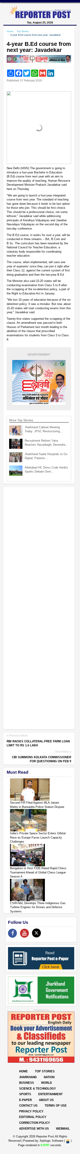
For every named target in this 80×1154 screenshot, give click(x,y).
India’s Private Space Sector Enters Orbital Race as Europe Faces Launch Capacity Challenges (38, 837)
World (46, 1082)
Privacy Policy (31, 1111)
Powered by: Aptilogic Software (43, 1140)
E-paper (25, 1100)
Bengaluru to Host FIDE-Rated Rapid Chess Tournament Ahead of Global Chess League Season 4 (38, 872)
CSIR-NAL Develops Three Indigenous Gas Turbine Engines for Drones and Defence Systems (38, 907)
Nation (49, 1077)
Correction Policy (34, 1122)
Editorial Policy (32, 1117)
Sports (25, 1094)
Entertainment (50, 1094)
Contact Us (28, 1105)
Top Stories (23, 31)
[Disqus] (39, 548)
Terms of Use (56, 1105)
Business (26, 1082)
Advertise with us (34, 1128)
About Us (46, 1100)
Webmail (63, 1128)
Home (10, 31)
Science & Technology (37, 1088)
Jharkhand (28, 1077)
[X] (36, 932)
